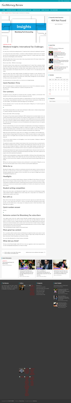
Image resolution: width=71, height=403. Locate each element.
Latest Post (52, 45)
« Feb (50, 93)
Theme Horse (21, 401)
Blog (62, 0)
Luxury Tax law (45, 10)
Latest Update (57, 283)
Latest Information (6, 258)
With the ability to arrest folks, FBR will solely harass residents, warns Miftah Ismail (12, 253)
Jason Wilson (61, 57)
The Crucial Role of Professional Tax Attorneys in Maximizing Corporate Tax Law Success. (61, 61)
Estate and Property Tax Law (24, 10)
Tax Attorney (56, 59)
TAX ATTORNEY (11, 401)
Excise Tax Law (36, 10)
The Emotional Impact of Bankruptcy (56, 48)
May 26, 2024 (56, 57)
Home (59, 0)
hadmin (56, 49)
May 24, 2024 (56, 70)
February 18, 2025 (52, 49)
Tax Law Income (66, 0)
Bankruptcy (51, 47)
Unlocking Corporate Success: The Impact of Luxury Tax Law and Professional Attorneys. (61, 68)
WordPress (35, 401)
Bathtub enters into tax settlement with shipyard (34, 252)
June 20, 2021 (5, 49)
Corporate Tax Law (11, 10)
